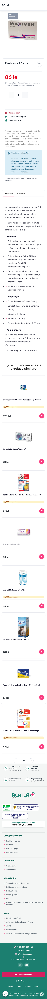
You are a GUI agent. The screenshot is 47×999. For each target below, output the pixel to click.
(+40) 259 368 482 (25, 947)
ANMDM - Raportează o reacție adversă (21, 934)
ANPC (8, 926)
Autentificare (11, 870)
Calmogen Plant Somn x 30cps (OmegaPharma (22, 400)
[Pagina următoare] (31, 760)
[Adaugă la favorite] (39, 64)
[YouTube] (26, 964)
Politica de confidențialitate (16, 887)
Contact (36, 986)
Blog (19, 986)
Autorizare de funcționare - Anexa (19, 922)
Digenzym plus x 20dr (12, 544)
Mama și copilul (12, 852)
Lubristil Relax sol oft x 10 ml (14, 590)
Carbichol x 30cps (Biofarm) (14, 449)
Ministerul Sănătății (13, 918)
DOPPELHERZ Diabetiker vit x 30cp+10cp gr (21, 731)
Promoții (27, 986)
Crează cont (11, 866)
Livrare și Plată (12, 895)
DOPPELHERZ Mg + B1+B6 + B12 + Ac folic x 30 (22, 495)
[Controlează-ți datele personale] (5, 994)
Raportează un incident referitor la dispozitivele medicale (24, 903)
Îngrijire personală (13, 841)
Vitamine (9, 845)
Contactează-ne (24, 981)
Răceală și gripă (12, 849)
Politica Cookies (12, 891)
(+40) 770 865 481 (24, 951)
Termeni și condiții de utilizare (17, 883)
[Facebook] (20, 964)
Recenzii (21, 193)
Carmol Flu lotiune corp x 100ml (16, 639)
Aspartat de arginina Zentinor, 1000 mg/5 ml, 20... (21, 686)
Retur (8, 898)
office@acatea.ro (25, 954)
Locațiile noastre (25, 975)
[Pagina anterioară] (16, 760)
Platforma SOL (11, 930)
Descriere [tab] (9, 193)
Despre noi (11, 986)
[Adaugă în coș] (41, 415)
